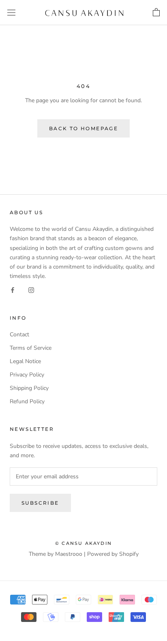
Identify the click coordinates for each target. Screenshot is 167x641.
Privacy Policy (27, 375)
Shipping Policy (29, 388)
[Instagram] (31, 290)
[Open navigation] (11, 13)
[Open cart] (156, 13)
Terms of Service (30, 348)
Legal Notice (25, 361)
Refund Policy (27, 401)
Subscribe (40, 503)
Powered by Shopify (113, 554)
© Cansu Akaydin (83, 543)
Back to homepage (83, 128)
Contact (19, 334)
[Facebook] (12, 290)
